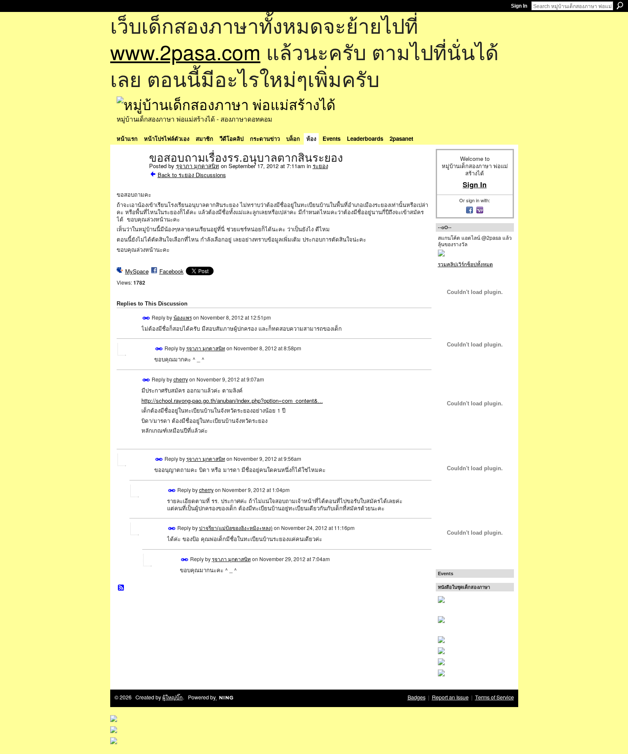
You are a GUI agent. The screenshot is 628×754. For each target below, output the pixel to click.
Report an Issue (450, 697)
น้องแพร (182, 317)
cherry (180, 379)
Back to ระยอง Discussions (192, 175)
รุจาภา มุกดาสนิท (197, 166)
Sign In (519, 6)
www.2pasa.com (185, 51)
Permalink (146, 318)
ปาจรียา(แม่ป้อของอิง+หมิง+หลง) (236, 527)
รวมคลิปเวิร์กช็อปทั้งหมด (465, 264)
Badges (417, 697)
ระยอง (320, 166)
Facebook (171, 271)
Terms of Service (494, 697)
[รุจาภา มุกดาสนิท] (130, 175)
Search (619, 5)
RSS (121, 588)
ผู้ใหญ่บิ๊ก (172, 697)
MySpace (137, 271)
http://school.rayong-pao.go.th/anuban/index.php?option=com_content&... (232, 400)
